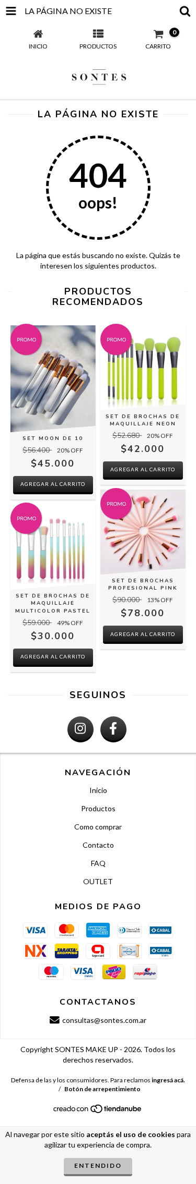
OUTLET (98, 881)
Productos (98, 808)
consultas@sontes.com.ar (104, 1020)
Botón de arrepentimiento (102, 1089)
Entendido (98, 1165)
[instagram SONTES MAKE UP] (80, 729)
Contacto (98, 844)
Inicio (98, 790)
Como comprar (98, 826)
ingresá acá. (168, 1080)
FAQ (98, 863)
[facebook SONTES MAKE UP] (113, 729)
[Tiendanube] (98, 1111)
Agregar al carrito (142, 469)
